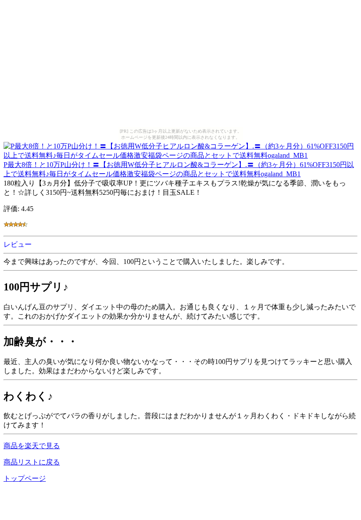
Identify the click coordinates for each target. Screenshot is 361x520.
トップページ (25, 478)
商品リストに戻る (32, 462)
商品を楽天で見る (32, 445)
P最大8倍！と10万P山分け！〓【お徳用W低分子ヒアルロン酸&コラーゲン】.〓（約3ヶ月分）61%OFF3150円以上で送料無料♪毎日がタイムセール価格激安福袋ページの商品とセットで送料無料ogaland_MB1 (179, 169)
